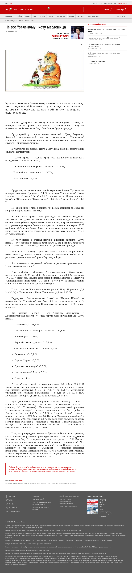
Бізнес (42, 16)
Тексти (21, 21)
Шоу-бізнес (61, 16)
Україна (19, 16)
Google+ (12, 504)
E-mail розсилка (14, 512)
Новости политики (16, 480)
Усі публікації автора (96, 24)
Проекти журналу (105, 512)
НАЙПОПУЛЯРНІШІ (110, 3)
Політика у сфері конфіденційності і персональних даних (66, 501)
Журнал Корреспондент (95, 496)
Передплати (103, 516)
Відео (32, 21)
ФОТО (100, 3)
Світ (35, 16)
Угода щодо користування (68, 506)
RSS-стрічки (13, 508)
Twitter (11, 500)
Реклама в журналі (106, 514)
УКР (11, 3)
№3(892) (103, 500)
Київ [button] (7, 10)
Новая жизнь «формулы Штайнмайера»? (104, 38)
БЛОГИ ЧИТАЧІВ (93, 16)
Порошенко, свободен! (96, 61)
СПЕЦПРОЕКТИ (122, 3)
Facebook (12, 496)
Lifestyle (80, 16)
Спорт (71, 16)
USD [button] (21, 9)
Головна (8, 16)
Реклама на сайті (38, 499)
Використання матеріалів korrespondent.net (41, 503)
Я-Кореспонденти (10, 21)
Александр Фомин (60, 36)
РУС (6, 3)
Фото (27, 21)
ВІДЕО (95, 3)
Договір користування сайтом (69, 496)
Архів (101, 509)
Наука (51, 16)
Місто (27, 16)
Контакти (35, 496)
